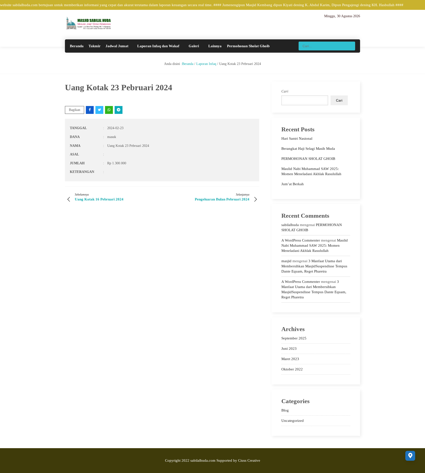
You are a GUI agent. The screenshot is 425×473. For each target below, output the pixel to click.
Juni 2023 (289, 349)
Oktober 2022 (292, 369)
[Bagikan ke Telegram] (119, 110)
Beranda (77, 46)
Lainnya (215, 46)
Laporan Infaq (206, 64)
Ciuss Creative (249, 460)
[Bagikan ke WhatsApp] (109, 110)
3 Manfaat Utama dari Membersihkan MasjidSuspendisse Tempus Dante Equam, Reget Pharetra (314, 266)
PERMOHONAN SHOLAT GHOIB (308, 159)
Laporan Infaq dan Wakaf (158, 46)
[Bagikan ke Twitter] (99, 110)
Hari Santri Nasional (296, 138)
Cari (284, 91)
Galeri (194, 46)
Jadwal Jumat (117, 46)
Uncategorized (292, 421)
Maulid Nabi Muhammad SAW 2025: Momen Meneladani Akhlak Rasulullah (314, 245)
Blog (285, 410)
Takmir (95, 46)
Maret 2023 (290, 359)
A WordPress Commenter (300, 240)
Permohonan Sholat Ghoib (248, 46)
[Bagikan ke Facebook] (90, 110)
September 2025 (293, 338)
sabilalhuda (290, 225)
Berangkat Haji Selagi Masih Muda (308, 149)
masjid (286, 261)
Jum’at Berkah (292, 184)
